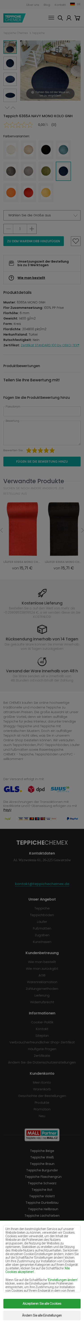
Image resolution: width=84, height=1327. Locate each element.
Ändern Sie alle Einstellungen (42, 1315)
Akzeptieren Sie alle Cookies (42, 1303)
